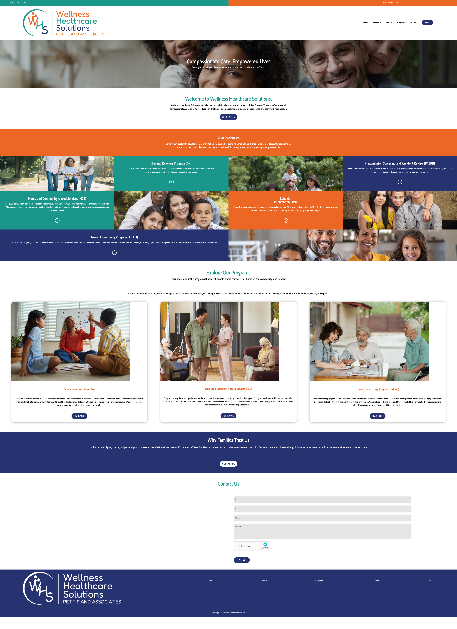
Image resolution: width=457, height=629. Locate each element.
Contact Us (228, 463)
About (365, 23)
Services (375, 23)
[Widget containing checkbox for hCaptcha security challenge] (252, 545)
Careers (414, 23)
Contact (427, 22)
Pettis (388, 23)
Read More (79, 416)
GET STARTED (228, 117)
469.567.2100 (22, 3)
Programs (401, 23)
